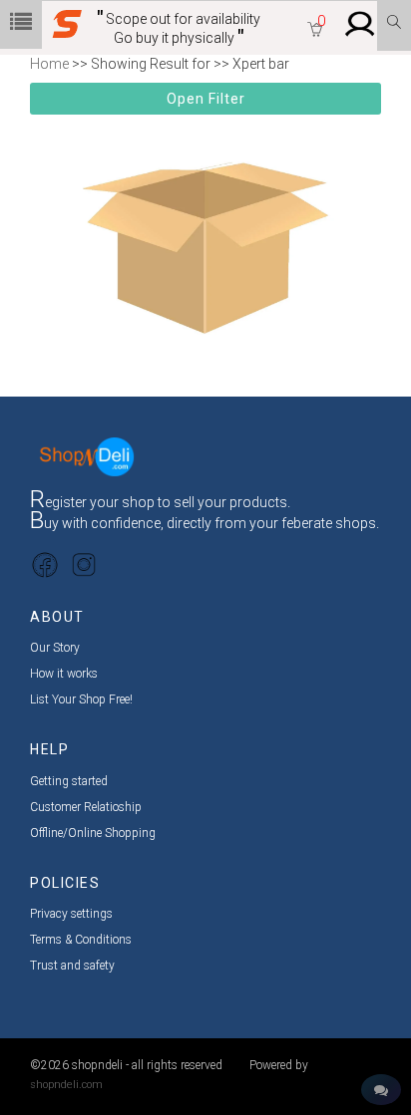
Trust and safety (72, 966)
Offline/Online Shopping (93, 833)
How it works (64, 674)
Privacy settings (71, 914)
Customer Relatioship (86, 807)
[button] (314, 31)
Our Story (55, 648)
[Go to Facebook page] (45, 564)
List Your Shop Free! (81, 699)
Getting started (69, 781)
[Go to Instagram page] (84, 564)
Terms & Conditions (81, 940)
